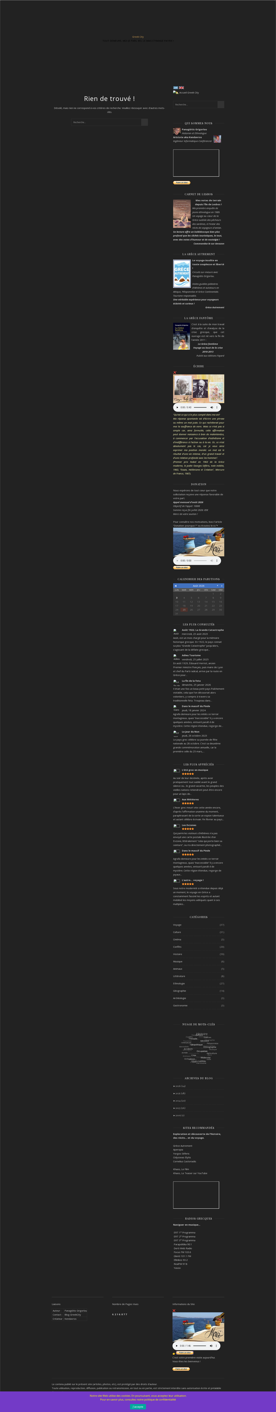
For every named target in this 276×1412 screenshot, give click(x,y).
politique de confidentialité (160, 1399)
